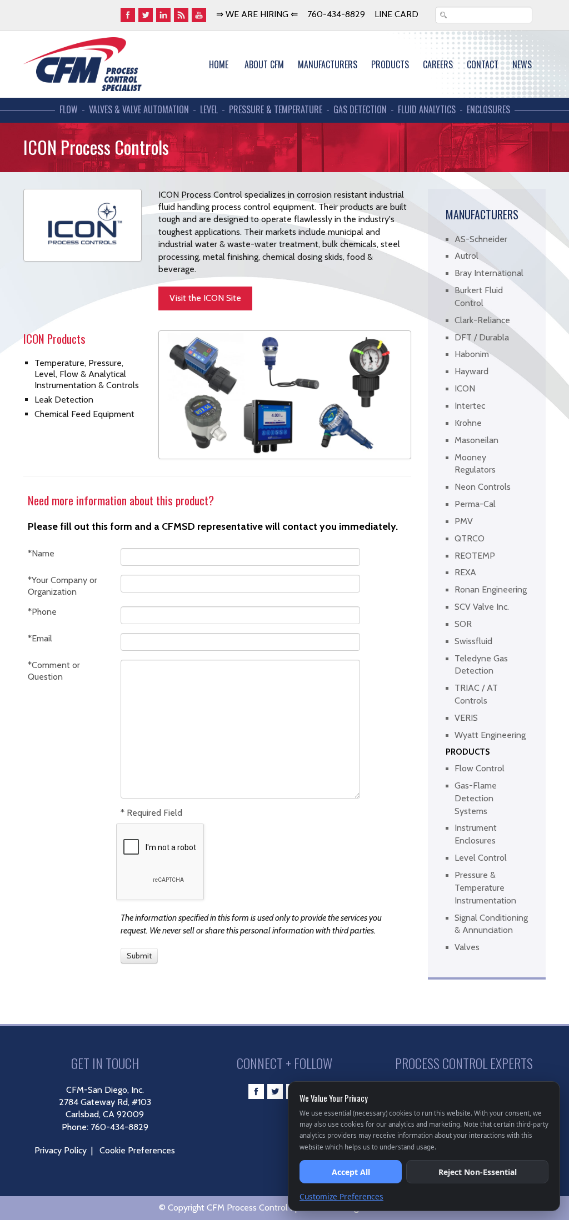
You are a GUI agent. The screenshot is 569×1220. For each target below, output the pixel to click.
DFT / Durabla (482, 337)
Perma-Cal (475, 504)
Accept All (351, 1172)
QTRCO (470, 538)
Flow (68, 109)
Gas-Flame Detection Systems (476, 798)
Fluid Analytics (427, 109)
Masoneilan (476, 440)
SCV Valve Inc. (482, 606)
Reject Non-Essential (477, 1172)
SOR (463, 624)
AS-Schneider (481, 239)
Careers (438, 64)
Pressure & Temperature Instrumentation (485, 888)
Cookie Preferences (137, 1150)
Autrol (466, 255)
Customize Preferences (341, 1196)
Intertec (470, 405)
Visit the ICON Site (205, 298)
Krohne (468, 423)
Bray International (489, 273)
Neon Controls (483, 486)
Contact (482, 64)
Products (390, 64)
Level (209, 109)
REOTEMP (475, 555)
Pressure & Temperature (275, 109)
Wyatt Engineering (490, 735)
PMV (464, 521)
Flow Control (480, 768)
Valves (467, 947)
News (522, 64)
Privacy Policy (60, 1150)
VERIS (466, 717)
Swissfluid (473, 641)
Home (218, 64)
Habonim (472, 354)
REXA (465, 572)
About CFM (264, 64)
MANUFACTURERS (327, 64)
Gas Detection (360, 109)
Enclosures (488, 109)
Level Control (481, 857)
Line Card (396, 14)
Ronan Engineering (491, 589)
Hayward (471, 371)
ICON (465, 388)
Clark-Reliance (482, 320)
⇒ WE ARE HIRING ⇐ (257, 14)
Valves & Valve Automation (139, 109)
